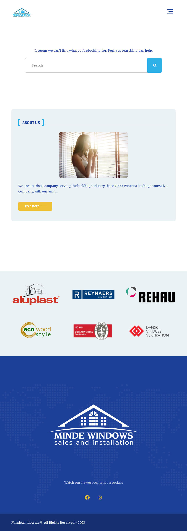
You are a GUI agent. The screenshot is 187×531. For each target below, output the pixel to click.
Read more (32, 206)
